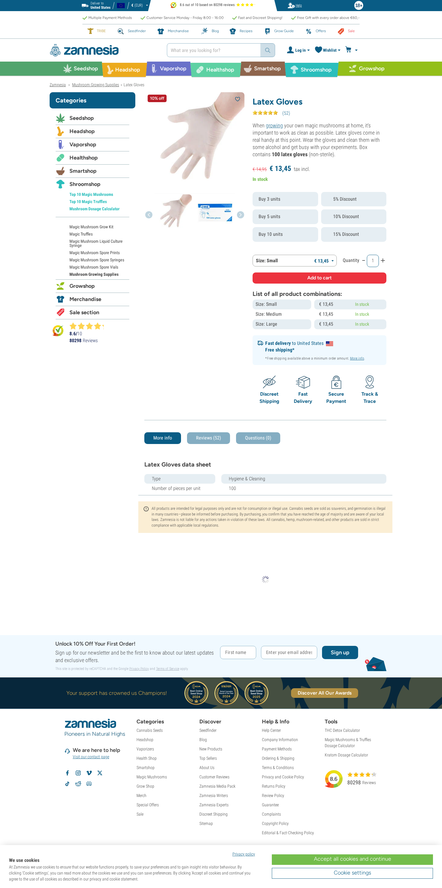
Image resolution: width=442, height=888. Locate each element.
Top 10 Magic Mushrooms (91, 194)
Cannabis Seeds (150, 730)
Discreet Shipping (213, 814)
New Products (210, 749)
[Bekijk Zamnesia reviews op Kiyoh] (58, 330)
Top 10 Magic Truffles (88, 201)
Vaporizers (145, 749)
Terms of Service (167, 669)
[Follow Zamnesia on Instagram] (78, 773)
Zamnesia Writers (213, 795)
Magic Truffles (81, 234)
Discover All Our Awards (324, 693)
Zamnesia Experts (214, 804)
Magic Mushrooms (152, 776)
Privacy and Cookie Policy (283, 776)
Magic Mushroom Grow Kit (91, 226)
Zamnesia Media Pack (217, 786)
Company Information (280, 739)
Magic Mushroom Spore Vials (93, 267)
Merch (141, 795)
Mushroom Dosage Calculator (94, 208)
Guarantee (270, 804)
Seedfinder (207, 730)
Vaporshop (82, 144)
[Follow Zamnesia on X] (100, 773)
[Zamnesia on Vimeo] (89, 773)
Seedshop (81, 118)
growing (274, 125)
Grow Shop (145, 786)
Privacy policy (243, 854)
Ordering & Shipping (278, 758)
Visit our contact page (91, 756)
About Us (206, 767)
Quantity (351, 260)
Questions (258, 438)
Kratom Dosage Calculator (346, 755)
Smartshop (83, 171)
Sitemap (206, 823)
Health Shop (147, 758)
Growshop (82, 286)
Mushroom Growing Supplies (93, 274)
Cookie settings (352, 872)
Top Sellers (208, 758)
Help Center (271, 730)
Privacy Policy (139, 669)
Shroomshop (84, 184)
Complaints (271, 814)
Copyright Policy (275, 823)
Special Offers (148, 804)
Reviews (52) (208, 438)
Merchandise (85, 299)
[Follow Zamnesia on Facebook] (67, 773)
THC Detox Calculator (342, 730)
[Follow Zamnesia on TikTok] (67, 784)
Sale (140, 814)
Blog (203, 739)
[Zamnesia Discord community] (89, 784)
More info (357, 358)
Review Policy (273, 795)
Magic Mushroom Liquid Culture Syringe (96, 243)
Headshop (82, 131)
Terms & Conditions (278, 767)
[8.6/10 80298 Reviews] (89, 326)
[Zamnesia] (103, 50)
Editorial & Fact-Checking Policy (288, 832)
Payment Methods (277, 749)
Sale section (84, 312)
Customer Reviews (214, 776)
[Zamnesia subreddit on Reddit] (78, 784)
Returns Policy (273, 786)
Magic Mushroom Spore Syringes (96, 259)
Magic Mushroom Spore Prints (94, 252)
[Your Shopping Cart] (352, 50)
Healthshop (83, 157)
